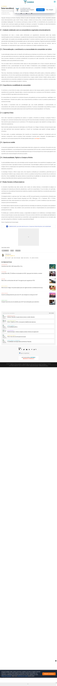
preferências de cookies (22, 675)
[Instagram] (19, 349)
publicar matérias (35, 257)
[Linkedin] (29, 349)
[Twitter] (24, 349)
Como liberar (40, 9)
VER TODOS (51, 313)
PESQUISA (18, 250)
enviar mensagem (17, 257)
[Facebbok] (21, 349)
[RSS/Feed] (36, 349)
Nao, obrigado (49, 9)
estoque (37, 138)
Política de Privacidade (6, 675)
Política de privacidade (34, 365)
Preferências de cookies (43, 365)
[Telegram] (32, 349)
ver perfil (9, 257)
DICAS (12, 250)
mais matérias (26, 257)
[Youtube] (27, 349)
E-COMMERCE (5, 250)
